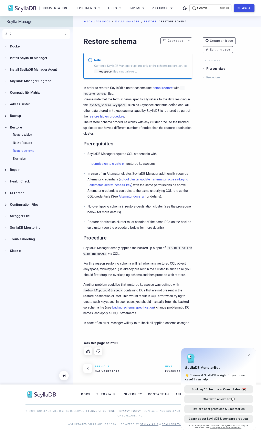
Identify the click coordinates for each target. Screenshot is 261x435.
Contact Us (159, 394)
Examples (19, 158)
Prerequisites (215, 68)
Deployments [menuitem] (86, 8)
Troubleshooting (22, 239)
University (132, 394)
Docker (15, 46)
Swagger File (20, 216)
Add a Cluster (20, 104)
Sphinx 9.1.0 (149, 424)
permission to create (106, 164)
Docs (86, 394)
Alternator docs (129, 196)
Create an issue (221, 40)
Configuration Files (24, 205)
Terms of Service (101, 411)
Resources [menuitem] (160, 8)
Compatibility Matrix (25, 92)
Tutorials (106, 394)
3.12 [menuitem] (9, 34)
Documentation (54, 8)
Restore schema (23, 150)
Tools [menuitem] (112, 8)
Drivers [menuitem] (134, 8)
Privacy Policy (129, 411)
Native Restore (22, 142)
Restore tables (22, 134)
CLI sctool (17, 193)
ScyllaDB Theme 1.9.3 (178, 424)
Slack (14, 251)
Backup (15, 116)
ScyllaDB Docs (98, 21)
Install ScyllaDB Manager (28, 58)
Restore (151, 21)
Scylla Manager (127, 21)
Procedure (213, 77)
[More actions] (189, 40)
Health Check (20, 181)
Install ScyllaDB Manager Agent (33, 69)
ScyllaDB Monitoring (25, 228)
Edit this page (220, 49)
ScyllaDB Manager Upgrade (30, 81)
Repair (15, 170)
